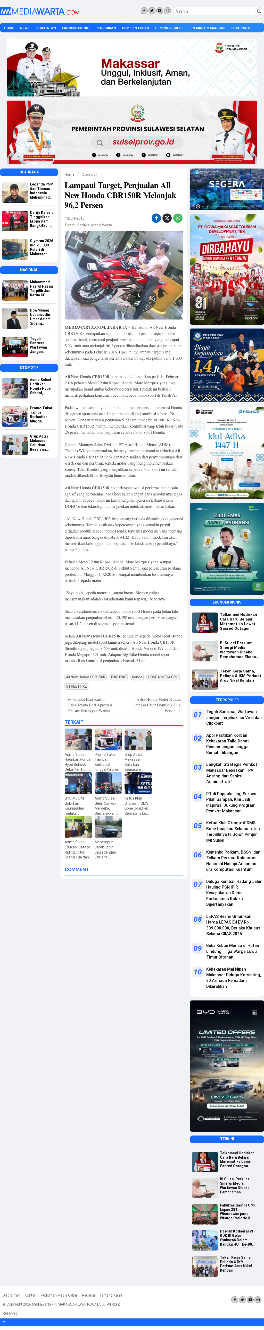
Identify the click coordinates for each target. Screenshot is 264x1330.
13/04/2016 (75, 218)
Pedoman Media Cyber (59, 1295)
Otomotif (89, 174)
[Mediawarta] (39, 14)
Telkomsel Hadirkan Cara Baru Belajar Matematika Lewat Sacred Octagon (237, 1159)
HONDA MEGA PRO (163, 677)
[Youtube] (159, 10)
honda (137, 677)
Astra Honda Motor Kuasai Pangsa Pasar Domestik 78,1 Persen (157, 704)
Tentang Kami (111, 1295)
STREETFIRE (76, 686)
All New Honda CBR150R (85, 677)
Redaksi (88, 1295)
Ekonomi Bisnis (75, 28)
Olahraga (240, 28)
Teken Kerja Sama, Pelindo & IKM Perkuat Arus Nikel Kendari (236, 1263)
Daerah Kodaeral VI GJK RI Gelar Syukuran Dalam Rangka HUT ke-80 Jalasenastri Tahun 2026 (236, 1238)
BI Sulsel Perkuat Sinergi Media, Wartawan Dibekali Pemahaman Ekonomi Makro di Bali (236, 1186)
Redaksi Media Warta (94, 225)
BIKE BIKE (118, 677)
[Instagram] (167, 10)
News (25, 28)
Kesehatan (46, 28)
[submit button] (259, 11)
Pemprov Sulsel (170, 28)
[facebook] (156, 218)
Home (9, 28)
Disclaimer (11, 1295)
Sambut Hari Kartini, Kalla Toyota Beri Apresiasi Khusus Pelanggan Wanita (89, 704)
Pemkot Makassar (208, 28)
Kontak (30, 1295)
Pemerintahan (135, 28)
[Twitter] (151, 10)
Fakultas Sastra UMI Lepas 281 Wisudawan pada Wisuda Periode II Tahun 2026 (237, 1212)
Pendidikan (105, 28)
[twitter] (167, 219)
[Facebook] (144, 10)
